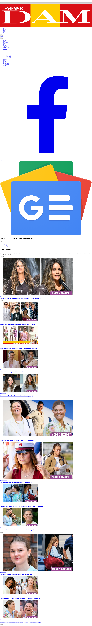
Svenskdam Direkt (6, 47)
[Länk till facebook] (46, 159)
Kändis (4, 30)
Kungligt (4, 29)
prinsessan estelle (3, 503)
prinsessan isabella (3, 480)
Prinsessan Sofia (5, 246)
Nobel (4, 31)
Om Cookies (5, 62)
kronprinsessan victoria (4, 345)
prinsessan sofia (3, 296)
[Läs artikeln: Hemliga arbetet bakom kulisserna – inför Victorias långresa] (46, 418)
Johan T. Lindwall (8, 56)
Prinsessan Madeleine (6, 245)
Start (3, 28)
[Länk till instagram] (0, 160)
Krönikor (4, 45)
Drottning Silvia (5, 242)
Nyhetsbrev (4, 50)
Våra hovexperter (5, 54)
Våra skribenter (5, 52)
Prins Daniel (5, 244)
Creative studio (5, 53)
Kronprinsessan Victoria (7, 243)
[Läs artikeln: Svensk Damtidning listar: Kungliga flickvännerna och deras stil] (46, 311)
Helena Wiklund (7, 57)
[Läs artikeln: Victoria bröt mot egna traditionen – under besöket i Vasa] (46, 359)
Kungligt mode (5, 42)
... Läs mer (2, 256)
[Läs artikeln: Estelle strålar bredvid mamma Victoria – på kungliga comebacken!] (46, 335)
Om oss (4, 60)
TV (3, 32)
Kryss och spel (5, 46)
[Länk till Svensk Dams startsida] (46, 26)
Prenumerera (5, 49)
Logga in (4, 65)
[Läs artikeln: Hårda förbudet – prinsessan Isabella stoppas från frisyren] (46, 460)
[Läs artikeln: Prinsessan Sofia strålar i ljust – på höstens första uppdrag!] (46, 383)
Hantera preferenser (6, 63)
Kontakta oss (5, 59)
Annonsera (4, 61)
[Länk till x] (1, 160)
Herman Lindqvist (7, 55)
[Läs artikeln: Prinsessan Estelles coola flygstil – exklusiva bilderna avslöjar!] (46, 552)
